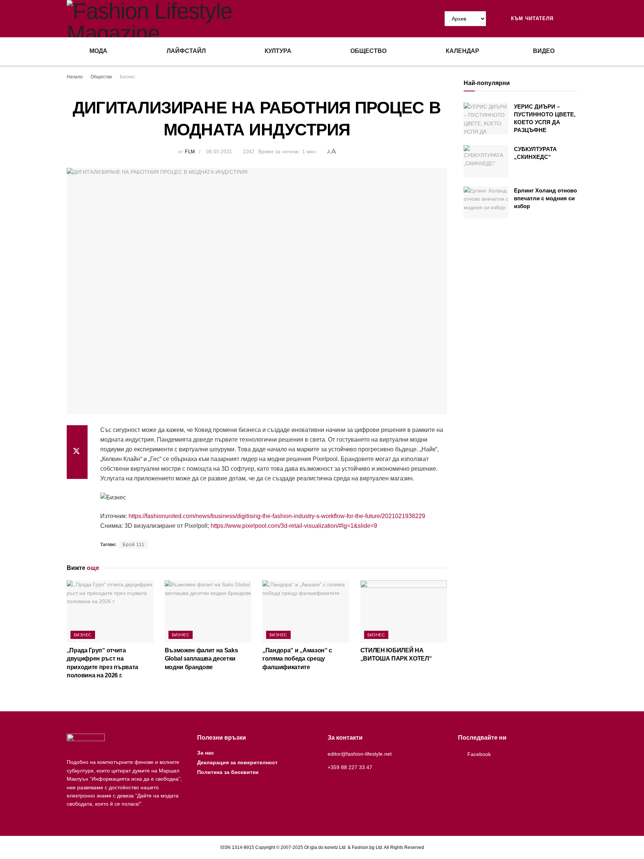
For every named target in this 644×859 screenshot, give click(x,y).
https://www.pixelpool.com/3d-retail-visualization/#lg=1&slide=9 (294, 526)
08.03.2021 (219, 151)
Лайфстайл (186, 51)
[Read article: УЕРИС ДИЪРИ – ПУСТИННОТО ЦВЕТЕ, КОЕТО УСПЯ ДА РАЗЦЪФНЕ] (486, 119)
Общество (368, 51)
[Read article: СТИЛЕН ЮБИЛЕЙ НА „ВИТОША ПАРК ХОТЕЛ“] (403, 611)
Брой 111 (134, 544)
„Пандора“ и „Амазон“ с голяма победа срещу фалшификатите (297, 658)
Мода (98, 51)
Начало (75, 76)
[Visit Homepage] (194, 18)
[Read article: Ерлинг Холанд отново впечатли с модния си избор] (486, 202)
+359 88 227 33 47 (350, 767)
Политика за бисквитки (228, 772)
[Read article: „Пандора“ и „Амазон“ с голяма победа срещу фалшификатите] (305, 611)
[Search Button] (574, 18)
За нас (205, 753)
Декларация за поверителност (237, 762)
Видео (544, 51)
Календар (462, 51)
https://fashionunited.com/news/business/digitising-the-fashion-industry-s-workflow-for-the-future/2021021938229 (277, 516)
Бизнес (127, 76)
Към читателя (531, 18)
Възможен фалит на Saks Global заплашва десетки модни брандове (201, 658)
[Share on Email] (77, 470)
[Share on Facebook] (77, 434)
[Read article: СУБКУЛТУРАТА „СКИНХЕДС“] (486, 161)
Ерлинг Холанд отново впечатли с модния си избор (545, 198)
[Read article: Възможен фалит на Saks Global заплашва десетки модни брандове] (208, 611)
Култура (278, 51)
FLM (190, 151)
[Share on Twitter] (77, 452)
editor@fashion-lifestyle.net (360, 754)
